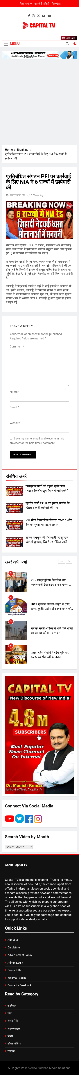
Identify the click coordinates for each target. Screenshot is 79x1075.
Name (14, 392)
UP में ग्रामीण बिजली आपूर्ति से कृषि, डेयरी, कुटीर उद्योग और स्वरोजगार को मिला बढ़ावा (51, 584)
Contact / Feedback (20, 985)
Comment (17, 346)
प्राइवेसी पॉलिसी (42, 3)
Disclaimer (14, 947)
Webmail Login (17, 978)
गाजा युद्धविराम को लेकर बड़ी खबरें (49, 655)
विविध (10, 1036)
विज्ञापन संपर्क (26, 3)
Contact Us (14, 970)
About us (13, 939)
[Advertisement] (39, 102)
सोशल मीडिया (14, 1043)
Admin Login (15, 962)
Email (14, 407)
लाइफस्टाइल (14, 1028)
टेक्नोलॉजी (13, 1021)
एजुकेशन (12, 1005)
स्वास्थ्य (11, 1051)
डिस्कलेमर (56, 3)
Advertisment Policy (20, 955)
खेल (10, 1013)
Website (15, 423)
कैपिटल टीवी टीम (17, 195)
